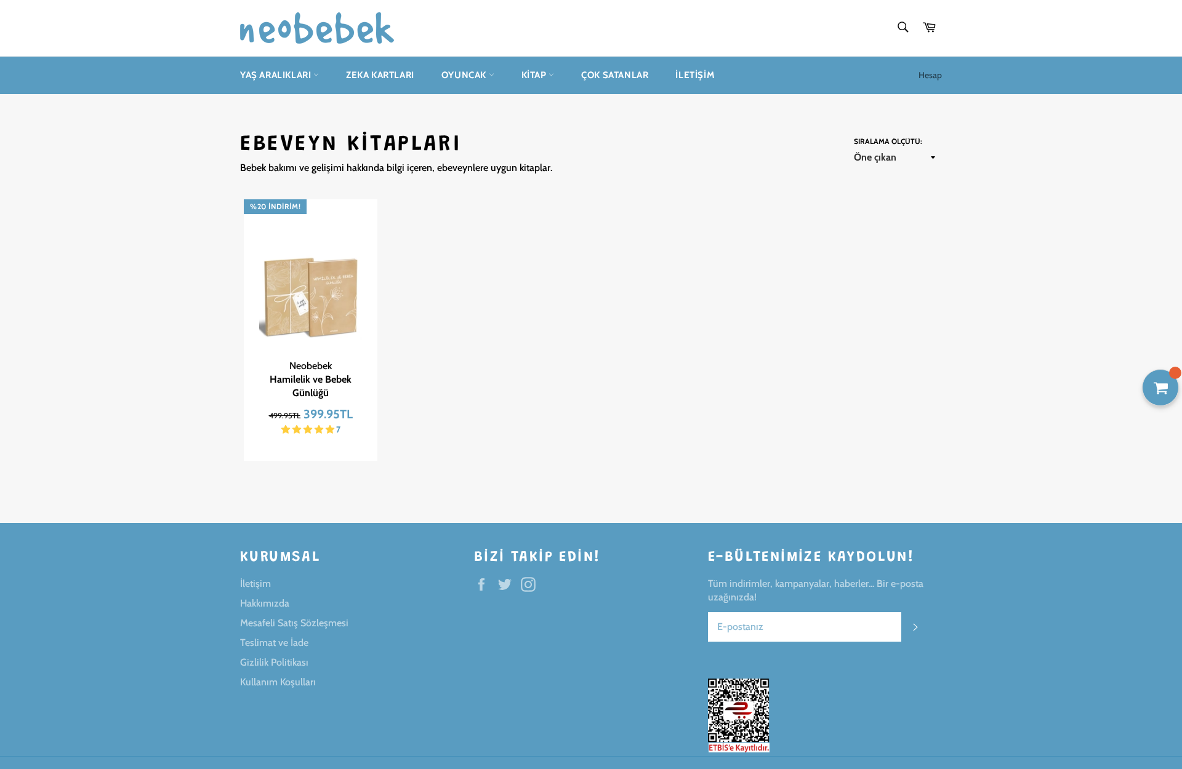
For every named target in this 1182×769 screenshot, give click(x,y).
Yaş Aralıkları (276, 75)
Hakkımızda (264, 603)
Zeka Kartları (380, 75)
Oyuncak (465, 75)
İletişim (695, 75)
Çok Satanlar (614, 75)
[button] (308, 429)
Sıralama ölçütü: (888, 141)
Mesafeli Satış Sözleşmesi (294, 623)
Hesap (930, 75)
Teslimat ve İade (274, 642)
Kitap (535, 75)
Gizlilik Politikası (274, 662)
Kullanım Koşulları (278, 682)
